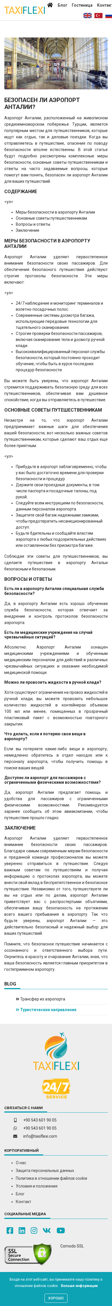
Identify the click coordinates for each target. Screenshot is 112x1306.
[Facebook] (10, 1230)
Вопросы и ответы (33, 224)
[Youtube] (61, 1230)
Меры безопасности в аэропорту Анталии (55, 212)
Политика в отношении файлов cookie (51, 1178)
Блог (62, 5)
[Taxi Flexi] (24, 10)
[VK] (47, 1230)
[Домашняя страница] (50, 5)
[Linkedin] (22, 1230)
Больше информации (79, 1286)
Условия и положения (36, 1186)
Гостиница (82, 5)
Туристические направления (47, 1009)
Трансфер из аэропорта (42, 999)
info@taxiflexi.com (40, 1136)
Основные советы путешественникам (51, 218)
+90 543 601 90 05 (40, 1120)
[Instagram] (34, 1230)
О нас (21, 1162)
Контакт (23, 1201)
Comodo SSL (72, 1246)
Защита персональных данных (45, 1170)
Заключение (27, 230)
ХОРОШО (56, 1298)
